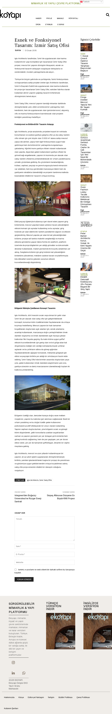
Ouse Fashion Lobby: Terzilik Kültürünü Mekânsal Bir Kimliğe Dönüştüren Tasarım (85, 197)
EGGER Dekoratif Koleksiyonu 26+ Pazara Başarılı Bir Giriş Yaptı (86, 283)
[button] (107, 14)
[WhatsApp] (23, 673)
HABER (82, 54)
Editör (18, 50)
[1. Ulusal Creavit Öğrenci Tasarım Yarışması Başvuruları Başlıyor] (86, 47)
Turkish (86, 2)
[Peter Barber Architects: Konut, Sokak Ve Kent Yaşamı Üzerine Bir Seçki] (86, 224)
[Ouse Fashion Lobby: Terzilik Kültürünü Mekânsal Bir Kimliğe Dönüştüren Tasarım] (86, 178)
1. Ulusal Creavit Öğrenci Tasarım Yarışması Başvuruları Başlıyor (85, 63)
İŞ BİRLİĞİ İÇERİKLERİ (84, 135)
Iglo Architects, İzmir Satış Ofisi (39, 480)
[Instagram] (13, 662)
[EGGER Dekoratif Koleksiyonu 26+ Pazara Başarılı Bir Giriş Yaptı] (86, 267)
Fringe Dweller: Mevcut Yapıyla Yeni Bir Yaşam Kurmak (85, 103)
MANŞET (83, 95)
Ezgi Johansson (85, 75)
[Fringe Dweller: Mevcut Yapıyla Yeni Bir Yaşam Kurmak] (86, 88)
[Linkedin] (13, 673)
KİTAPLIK (83, 231)
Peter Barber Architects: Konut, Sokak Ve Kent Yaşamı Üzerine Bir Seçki (86, 242)
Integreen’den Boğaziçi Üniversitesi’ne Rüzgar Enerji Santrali (28, 498)
